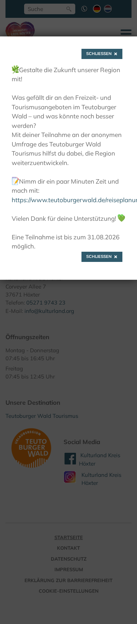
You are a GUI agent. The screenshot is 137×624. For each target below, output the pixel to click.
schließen (99, 53)
